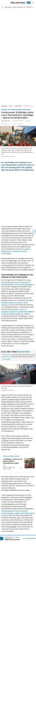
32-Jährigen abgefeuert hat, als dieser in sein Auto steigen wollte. (15, 251)
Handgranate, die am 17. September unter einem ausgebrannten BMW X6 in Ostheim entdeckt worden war (17, 311)
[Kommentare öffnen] (34, 232)
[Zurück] (2, 7)
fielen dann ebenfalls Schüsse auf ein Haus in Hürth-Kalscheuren (17, 302)
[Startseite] (18, 3)
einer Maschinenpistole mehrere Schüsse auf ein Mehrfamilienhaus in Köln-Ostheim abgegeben (17, 282)
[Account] (33, 2)
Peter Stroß (7, 469)
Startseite (4, 106)
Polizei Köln (18, 106)
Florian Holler (7, 120)
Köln (10, 106)
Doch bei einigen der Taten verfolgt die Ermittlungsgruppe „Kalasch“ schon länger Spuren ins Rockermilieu (17, 513)
